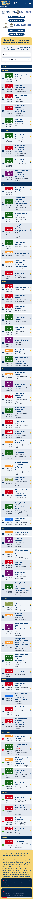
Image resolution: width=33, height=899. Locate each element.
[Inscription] (3, 762)
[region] (16, 7)
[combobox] (16, 3)
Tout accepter (16, 885)
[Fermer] (29, 891)
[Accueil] (5, 3)
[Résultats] (30, 79)
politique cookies (16, 879)
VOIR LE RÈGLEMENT (16, 21)
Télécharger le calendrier (25, 48)
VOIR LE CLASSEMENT (16, 17)
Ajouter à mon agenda (10, 48)
